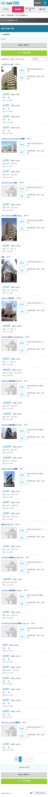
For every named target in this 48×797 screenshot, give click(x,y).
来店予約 (38, 3)
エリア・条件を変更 (23, 53)
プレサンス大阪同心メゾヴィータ (12, 557)
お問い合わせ (40, 793)
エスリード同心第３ (8, 298)
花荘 (2, 257)
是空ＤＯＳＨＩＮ (7, 524)
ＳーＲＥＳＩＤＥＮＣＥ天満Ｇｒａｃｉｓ (15, 623)
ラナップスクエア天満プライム (11, 215)
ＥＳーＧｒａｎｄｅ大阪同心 (10, 722)
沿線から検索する (24, 45)
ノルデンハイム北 (7, 64)
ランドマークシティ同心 (9, 182)
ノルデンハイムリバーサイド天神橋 (13, 139)
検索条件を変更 (24, 767)
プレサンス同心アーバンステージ (12, 337)
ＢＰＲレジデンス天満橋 (9, 469)
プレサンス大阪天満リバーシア (11, 381)
